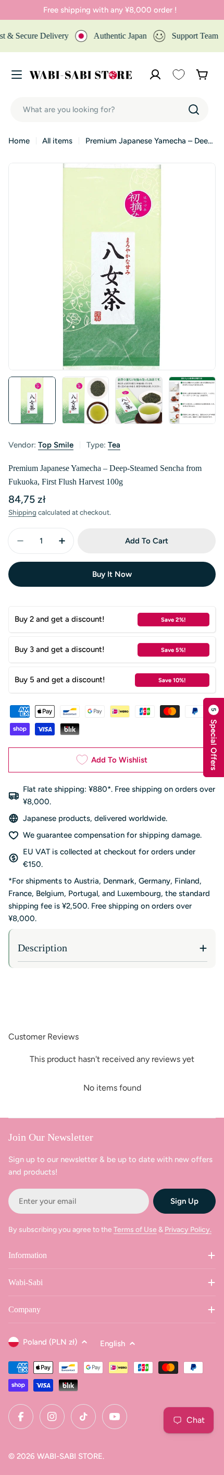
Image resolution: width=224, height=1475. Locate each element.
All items (57, 141)
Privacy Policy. (188, 1229)
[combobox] (109, 109)
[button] (213, 737)
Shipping (22, 512)
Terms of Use (135, 1229)
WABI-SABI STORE (70, 1456)
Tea (114, 445)
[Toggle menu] (16, 74)
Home (19, 141)
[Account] (155, 74)
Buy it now (112, 574)
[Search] (194, 109)
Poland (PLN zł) (50, 1342)
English (112, 1343)
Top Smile (55, 445)
